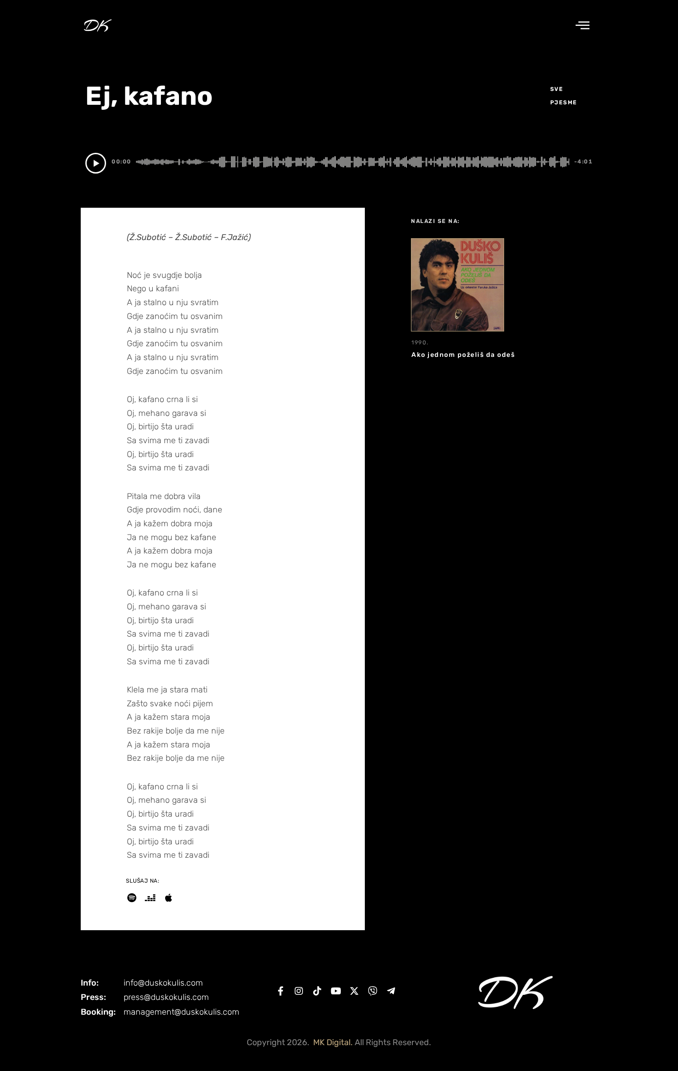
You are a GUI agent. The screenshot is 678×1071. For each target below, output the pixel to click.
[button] (582, 26)
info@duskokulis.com (163, 983)
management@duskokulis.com (181, 1012)
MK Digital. (333, 1042)
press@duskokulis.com (166, 997)
